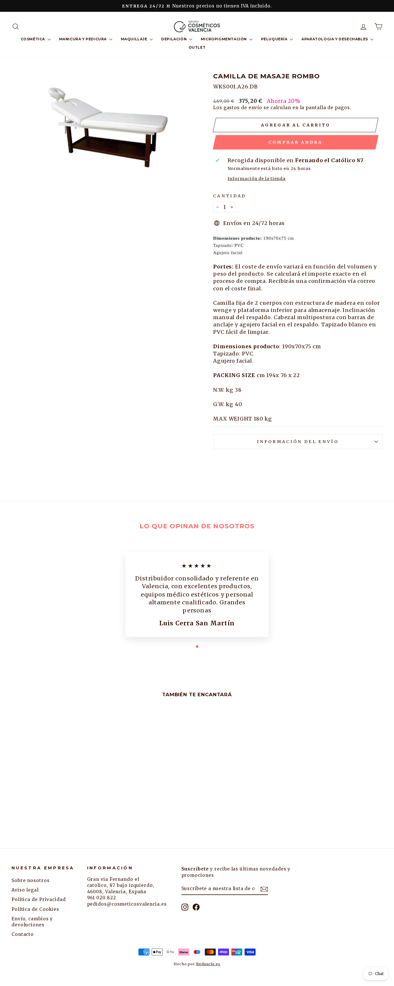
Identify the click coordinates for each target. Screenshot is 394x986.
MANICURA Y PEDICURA (83, 39)
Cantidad (229, 195)
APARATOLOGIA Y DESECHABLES (335, 39)
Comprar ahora (296, 142)
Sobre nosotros (31, 880)
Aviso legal (25, 890)
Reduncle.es (208, 964)
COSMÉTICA (33, 39)
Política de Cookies (35, 909)
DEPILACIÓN (174, 39)
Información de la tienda (257, 178)
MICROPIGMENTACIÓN (224, 39)
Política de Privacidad (39, 899)
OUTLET (197, 47)
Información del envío (298, 441)
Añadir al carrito (55, 792)
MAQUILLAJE (135, 39)
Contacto (23, 934)
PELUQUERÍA (275, 39)
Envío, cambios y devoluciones (32, 922)
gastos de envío (243, 107)
